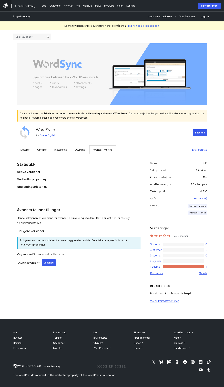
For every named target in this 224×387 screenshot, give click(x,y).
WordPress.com (184, 332)
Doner (138, 343)
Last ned (200, 132)
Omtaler (42, 149)
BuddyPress (182, 348)
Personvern (19, 348)
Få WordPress (209, 5)
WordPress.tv (102, 348)
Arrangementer (142, 337)
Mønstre (57, 348)
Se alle (203, 273)
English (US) (200, 198)
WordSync (45, 129)
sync (203, 212)
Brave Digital (47, 135)
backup (193, 206)
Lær (95, 332)
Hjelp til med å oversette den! (143, 25)
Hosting (17, 343)
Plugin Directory (22, 16)
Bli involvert (140, 332)
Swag (138, 348)
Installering (60, 149)
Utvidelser (58, 343)
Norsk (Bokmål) (52, 366)
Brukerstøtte (199, 149)
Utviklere (98, 343)
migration (194, 212)
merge (202, 206)
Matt (178, 337)
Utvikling (80, 149)
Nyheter (17, 337)
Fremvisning (59, 332)
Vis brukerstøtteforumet (164, 301)
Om (15, 332)
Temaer (57, 337)
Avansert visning (102, 149)
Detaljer (25, 149)
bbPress (180, 343)
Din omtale (156, 273)
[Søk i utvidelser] (48, 37)
